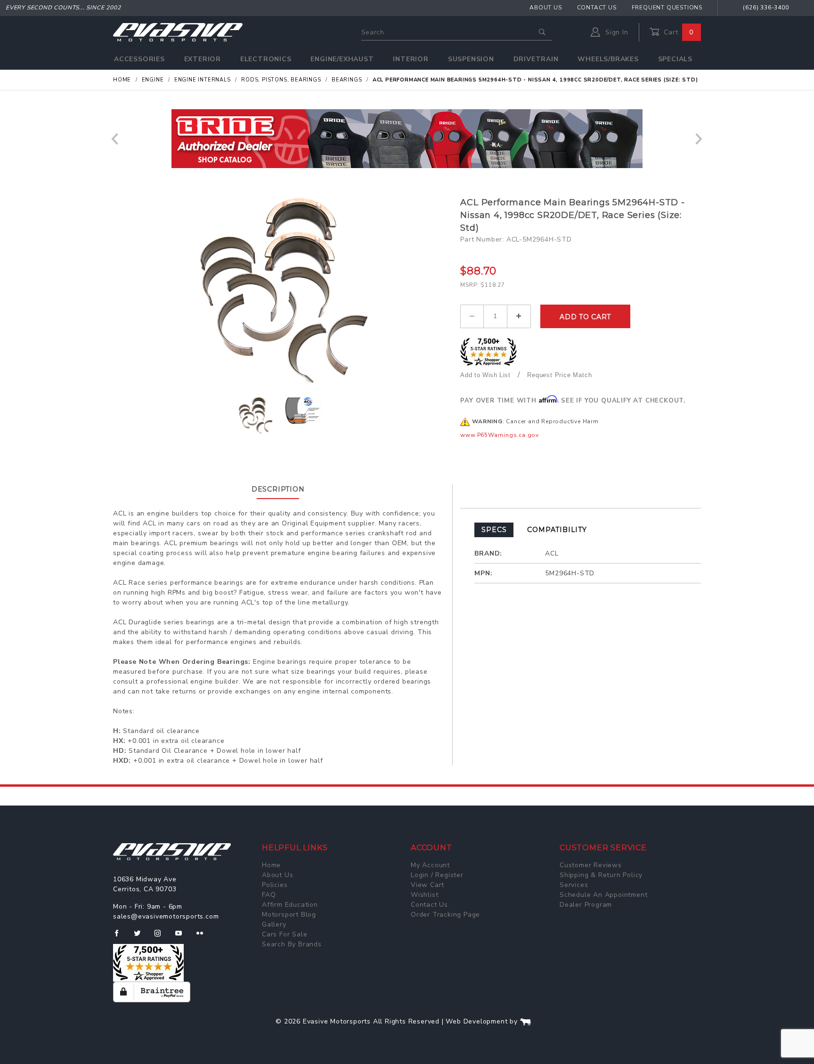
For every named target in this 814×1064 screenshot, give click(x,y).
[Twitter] (141, 937)
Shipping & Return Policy (601, 875)
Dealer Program (586, 904)
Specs (493, 529)
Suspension (471, 59)
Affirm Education (290, 904)
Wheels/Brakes (608, 59)
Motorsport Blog (289, 914)
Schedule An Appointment (603, 894)
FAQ (269, 894)
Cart (677, 32)
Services (574, 884)
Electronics (266, 59)
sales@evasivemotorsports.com (166, 916)
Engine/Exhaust (342, 59)
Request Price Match (559, 375)
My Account (430, 865)
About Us (545, 7)
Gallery (274, 924)
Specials (675, 59)
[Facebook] (120, 937)
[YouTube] (182, 937)
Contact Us (597, 7)
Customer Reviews (591, 865)
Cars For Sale (284, 934)
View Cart (427, 884)
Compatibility (556, 529)
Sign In (615, 32)
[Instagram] (161, 937)
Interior (410, 59)
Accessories (139, 59)
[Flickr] (203, 937)
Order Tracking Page (445, 914)
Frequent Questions (667, 7)
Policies (274, 884)
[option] (407, 138)
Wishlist (424, 894)
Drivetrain (536, 59)
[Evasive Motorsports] (178, 31)
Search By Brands (292, 944)
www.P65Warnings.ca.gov (499, 435)
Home (271, 865)
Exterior (202, 59)
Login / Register (437, 875)
